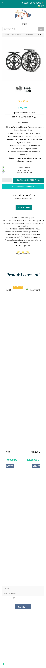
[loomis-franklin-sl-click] (27, 89)
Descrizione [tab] (24, 207)
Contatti (23, 565)
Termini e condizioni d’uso (23, 571)
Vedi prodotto (30, 466)
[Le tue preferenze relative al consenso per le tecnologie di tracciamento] (4, 664)
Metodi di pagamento (23, 574)
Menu (24, 24)
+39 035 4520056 (24, 523)
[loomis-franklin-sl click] (23, 60)
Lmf (31, 35)
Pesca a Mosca (16, 35)
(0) (43, 6)
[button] (23, 187)
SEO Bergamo (35, 654)
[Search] (41, 29)
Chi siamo (23, 562)
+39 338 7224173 (24, 525)
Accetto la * (24, 598)
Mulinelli (26, 35)
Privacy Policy (27, 598)
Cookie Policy (23, 654)
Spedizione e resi (23, 568)
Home (7, 35)
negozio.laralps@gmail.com (24, 527)
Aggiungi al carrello (28, 180)
